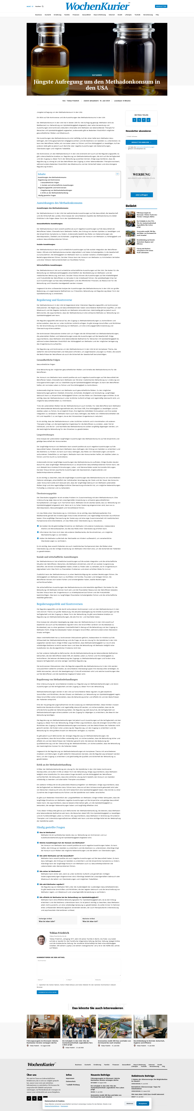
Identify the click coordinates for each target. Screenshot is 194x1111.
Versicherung (136, 1083)
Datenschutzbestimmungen (145, 147)
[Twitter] (139, 120)
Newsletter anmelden (140, 142)
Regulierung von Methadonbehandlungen (56, 190)
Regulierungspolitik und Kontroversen (52, 188)
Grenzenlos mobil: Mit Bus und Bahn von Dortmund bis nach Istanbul (146, 233)
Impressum (64, 1106)
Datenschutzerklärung (52, 1106)
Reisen (93, 1092)
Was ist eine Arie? (47, 921)
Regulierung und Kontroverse (49, 180)
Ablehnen (130, 1103)
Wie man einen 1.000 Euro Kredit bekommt (147, 1094)
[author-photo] (28, 1046)
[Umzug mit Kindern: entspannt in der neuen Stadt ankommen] (130, 250)
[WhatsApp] (148, 120)
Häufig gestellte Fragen (47, 195)
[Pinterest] (144, 120)
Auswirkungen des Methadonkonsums (52, 177)
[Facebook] (134, 120)
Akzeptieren (143, 1103)
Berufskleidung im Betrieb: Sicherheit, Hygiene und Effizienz (146, 242)
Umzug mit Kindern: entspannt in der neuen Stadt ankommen (145, 250)
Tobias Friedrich (73, 101)
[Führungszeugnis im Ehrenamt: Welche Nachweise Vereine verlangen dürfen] (130, 214)
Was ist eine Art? (90, 921)
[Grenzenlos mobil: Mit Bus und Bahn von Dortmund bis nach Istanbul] (130, 233)
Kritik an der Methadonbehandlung (55, 193)
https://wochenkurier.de (58, 936)
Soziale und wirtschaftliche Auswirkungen (57, 185)
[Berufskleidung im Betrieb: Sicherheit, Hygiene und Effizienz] (130, 242)
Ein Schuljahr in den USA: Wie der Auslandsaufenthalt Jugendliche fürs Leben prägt (146, 224)
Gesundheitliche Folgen (50, 182)
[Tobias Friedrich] (41, 940)
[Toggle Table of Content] (116, 174)
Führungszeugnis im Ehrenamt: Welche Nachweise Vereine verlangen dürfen (147, 215)
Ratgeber (97, 75)
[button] (39, 6)
